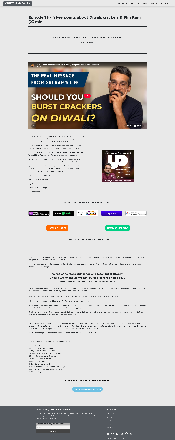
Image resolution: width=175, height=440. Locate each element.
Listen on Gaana (57, 228)
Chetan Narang (17, 3)
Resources (135, 3)
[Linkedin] (117, 433)
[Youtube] (112, 433)
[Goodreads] (122, 433)
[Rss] (131, 433)
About (145, 3)
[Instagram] (108, 433)
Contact (154, 3)
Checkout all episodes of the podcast (87, 389)
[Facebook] (126, 433)
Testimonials (165, 3)
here (77, 301)
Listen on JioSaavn (117, 228)
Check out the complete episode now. (87, 380)
